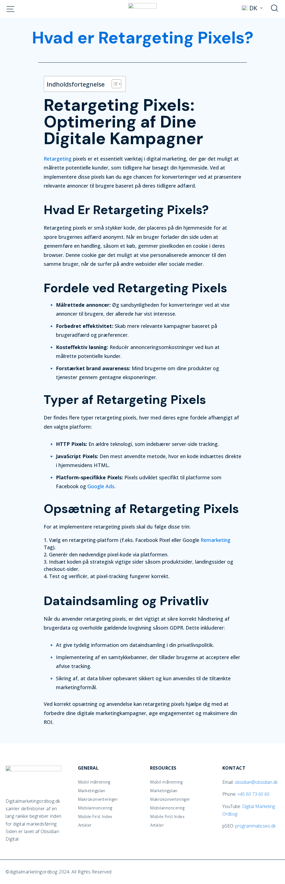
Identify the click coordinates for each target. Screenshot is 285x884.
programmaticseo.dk (255, 826)
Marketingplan (91, 791)
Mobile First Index (95, 817)
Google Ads (100, 486)
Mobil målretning (94, 782)
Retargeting (58, 158)
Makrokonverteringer (98, 799)
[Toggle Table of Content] (113, 84)
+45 (253, 794)
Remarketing (215, 540)
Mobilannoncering (95, 808)
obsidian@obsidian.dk (256, 782)
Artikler (85, 825)
